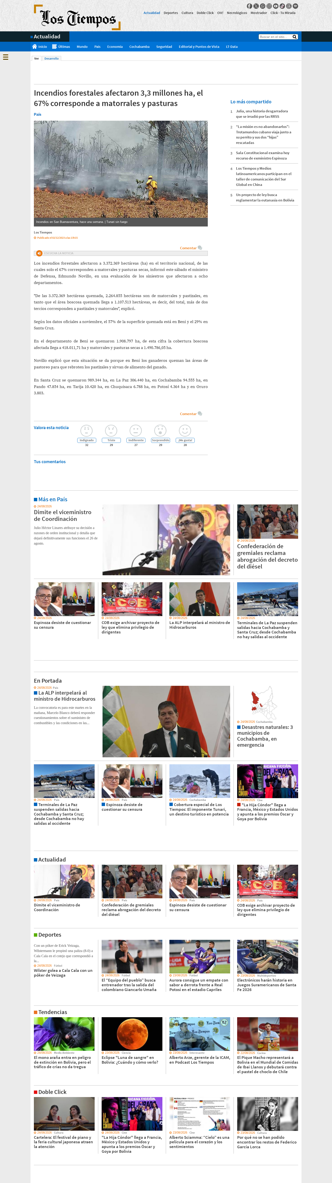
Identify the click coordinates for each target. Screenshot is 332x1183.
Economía (115, 46)
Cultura (187, 12)
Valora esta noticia (51, 427)
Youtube (275, 6)
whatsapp (262, 6)
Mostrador (259, 12)
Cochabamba (139, 46)
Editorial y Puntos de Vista (199, 46)
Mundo (82, 46)
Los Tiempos (43, 232)
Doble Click (205, 12)
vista (33, 688)
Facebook (249, 6)
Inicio (42, 46)
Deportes (171, 12)
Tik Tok (282, 6)
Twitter (256, 6)
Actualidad (152, 12)
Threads (289, 6)
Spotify (295, 6)
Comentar (188, 247)
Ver (37, 58)
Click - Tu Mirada (283, 12)
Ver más (35, 506)
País (97, 46)
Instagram (269, 6)
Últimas (64, 46)
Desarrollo (51, 58)
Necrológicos (237, 12)
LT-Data (232, 46)
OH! (220, 12)
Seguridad (164, 46)
